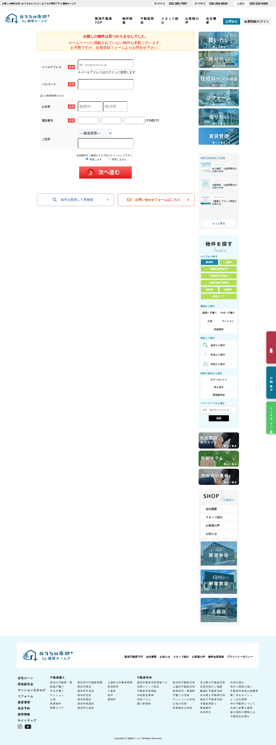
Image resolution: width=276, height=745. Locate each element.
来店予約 (24, 708)
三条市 (112, 691)
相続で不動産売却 (211, 699)
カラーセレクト (218, 379)
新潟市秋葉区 (86, 703)
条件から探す (218, 345)
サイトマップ (27, 720)
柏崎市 (209, 289)
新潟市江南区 (86, 707)
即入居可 (219, 387)
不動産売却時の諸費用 (244, 691)
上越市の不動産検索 (120, 682)
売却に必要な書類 (241, 707)
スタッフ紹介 (214, 517)
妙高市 (228, 289)
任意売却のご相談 (211, 686)
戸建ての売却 (181, 695)
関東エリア (57, 707)
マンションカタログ (32, 690)
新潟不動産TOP (133, 656)
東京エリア (219, 296)
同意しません (118, 159)
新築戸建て (57, 686)
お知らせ (211, 533)
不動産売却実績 (147, 691)
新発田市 (113, 686)
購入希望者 (144, 703)
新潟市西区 (85, 699)
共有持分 (205, 712)
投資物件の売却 (182, 707)
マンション (228, 321)
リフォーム (25, 696)
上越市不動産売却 (184, 686)
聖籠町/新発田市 (219, 269)
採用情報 (24, 714)
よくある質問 (238, 699)
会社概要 (211, 509)
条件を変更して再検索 (77, 199)
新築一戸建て (209, 312)
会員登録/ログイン (256, 21)
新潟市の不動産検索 (90, 682)
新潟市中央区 (86, 691)
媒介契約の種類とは (242, 712)
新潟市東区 (85, 686)
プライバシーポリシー (240, 656)
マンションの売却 (184, 699)
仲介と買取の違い (241, 686)
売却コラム (144, 699)
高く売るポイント (241, 695)
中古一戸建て (228, 312)
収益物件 (219, 329)
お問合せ (232, 21)
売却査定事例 (145, 695)
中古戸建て (57, 691)
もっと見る (218, 223)
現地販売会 (219, 394)
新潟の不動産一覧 (61, 682)
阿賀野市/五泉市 (219, 275)
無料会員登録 (216, 656)
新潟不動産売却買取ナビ (152, 682)
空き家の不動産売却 (212, 682)
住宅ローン (25, 678)
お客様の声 (213, 525)
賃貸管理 (24, 702)
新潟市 (209, 262)
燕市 (110, 695)
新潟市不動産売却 (184, 682)
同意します (95, 159)
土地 (209, 321)
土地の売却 (180, 703)
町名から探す (218, 354)
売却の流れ (237, 682)
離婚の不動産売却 (211, 691)
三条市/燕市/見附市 (219, 282)
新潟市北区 (85, 695)
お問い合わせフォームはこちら (157, 199)
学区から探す (218, 364)
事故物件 (205, 707)
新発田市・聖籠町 (184, 691)
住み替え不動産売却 (212, 695)
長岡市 (112, 699)
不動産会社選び (240, 716)
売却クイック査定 (148, 686)
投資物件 (55, 703)
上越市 (228, 262)
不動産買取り (208, 703)
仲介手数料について (242, 703)
